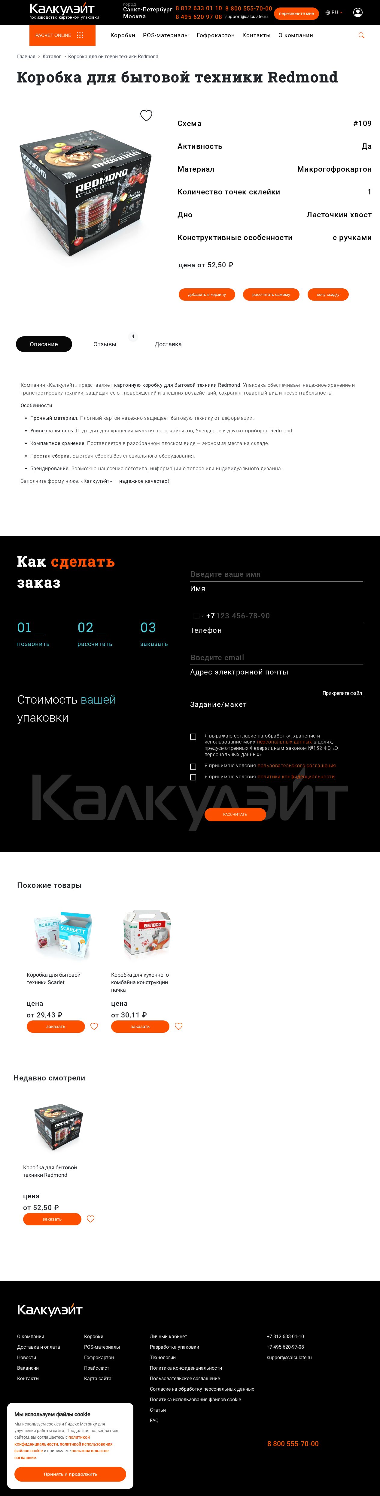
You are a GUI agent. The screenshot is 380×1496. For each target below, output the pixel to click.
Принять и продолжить (70, 1474)
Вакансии (28, 1368)
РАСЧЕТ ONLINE (53, 35)
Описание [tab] (44, 344)
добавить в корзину (207, 294)
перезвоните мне (296, 13)
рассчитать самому (271, 294)
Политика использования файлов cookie (195, 1399)
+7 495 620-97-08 (285, 1347)
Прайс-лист (96, 1368)
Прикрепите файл (342, 693)
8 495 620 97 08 (199, 17)
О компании (296, 35)
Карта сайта (97, 1378)
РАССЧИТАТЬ (235, 814)
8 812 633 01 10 (199, 8)
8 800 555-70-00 (248, 8)
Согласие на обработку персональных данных (202, 1389)
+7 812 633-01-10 (285, 1336)
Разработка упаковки (174, 1347)
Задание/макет (218, 704)
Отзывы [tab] (113, 342)
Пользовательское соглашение (185, 1378)
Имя (198, 588)
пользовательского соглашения (297, 765)
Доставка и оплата (38, 1347)
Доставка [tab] (168, 344)
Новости (26, 1357)
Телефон (206, 630)
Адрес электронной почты (239, 672)
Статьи (158, 1410)
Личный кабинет (168, 1336)
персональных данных (284, 742)
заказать (55, 1026)
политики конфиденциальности (296, 777)
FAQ (154, 1420)
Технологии (163, 1357)
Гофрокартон (216, 35)
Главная (26, 56)
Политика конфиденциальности (186, 1368)
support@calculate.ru (246, 16)
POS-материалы (166, 35)
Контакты (256, 35)
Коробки (123, 35)
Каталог (52, 56)
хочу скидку (328, 294)
